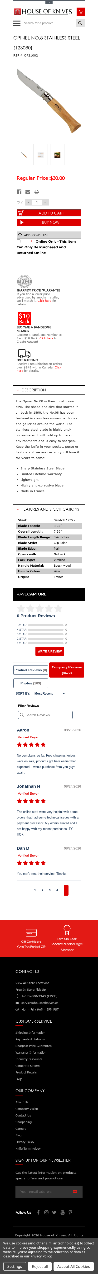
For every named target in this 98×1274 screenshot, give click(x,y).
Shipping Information (30, 1032)
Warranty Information (30, 1052)
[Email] (27, 191)
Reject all (40, 1266)
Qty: (20, 202)
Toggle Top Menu (49, 2)
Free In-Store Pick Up (30, 989)
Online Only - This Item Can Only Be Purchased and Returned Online (46, 247)
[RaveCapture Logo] (32, 594)
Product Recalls (26, 1072)
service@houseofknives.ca (39, 1003)
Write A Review (50, 651)
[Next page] (66, 890)
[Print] (36, 191)
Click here (44, 300)
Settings (14, 1266)
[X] (54, 1213)
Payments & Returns (30, 1039)
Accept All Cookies (73, 1266)
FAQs (18, 1079)
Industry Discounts (28, 1059)
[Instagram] (46, 1213)
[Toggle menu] (17, 22)
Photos (30, 683)
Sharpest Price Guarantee (33, 1046)
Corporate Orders (27, 1066)
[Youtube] (62, 1213)
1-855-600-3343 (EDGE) (39, 996)
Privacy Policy (40, 1256)
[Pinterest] (71, 1213)
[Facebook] (19, 191)
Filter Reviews (28, 706)
